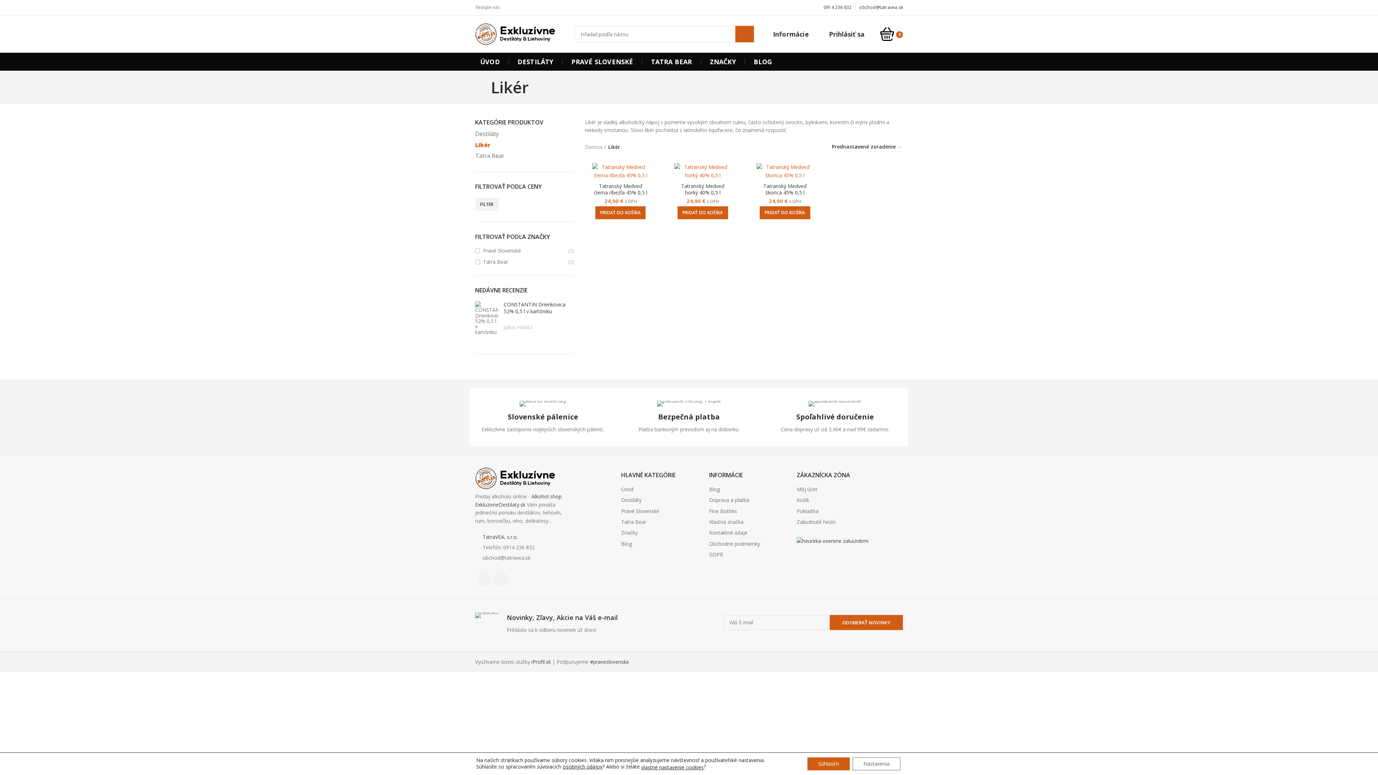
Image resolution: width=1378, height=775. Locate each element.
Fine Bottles (723, 511)
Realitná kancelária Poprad (825, 559)
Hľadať (744, 34)
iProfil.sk (541, 661)
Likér (483, 145)
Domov (594, 147)
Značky (629, 532)
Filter (487, 204)
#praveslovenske (609, 661)
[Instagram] (520, 7)
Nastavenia (876, 763)
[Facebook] (512, 7)
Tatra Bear (490, 156)
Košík (803, 500)
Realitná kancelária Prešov (836, 559)
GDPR (716, 554)
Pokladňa (808, 511)
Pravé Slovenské (502, 250)
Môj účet (807, 489)
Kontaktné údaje (728, 532)
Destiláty (487, 134)
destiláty (842, 559)
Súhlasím (828, 763)
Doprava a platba (729, 500)
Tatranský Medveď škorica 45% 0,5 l (785, 189)
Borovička (809, 559)
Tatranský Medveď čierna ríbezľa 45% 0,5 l (620, 189)
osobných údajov (583, 766)
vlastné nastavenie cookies (672, 767)
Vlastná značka (726, 522)
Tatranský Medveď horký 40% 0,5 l (703, 189)
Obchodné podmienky (734, 543)
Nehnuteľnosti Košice (816, 559)
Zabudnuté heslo (816, 522)
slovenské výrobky (849, 559)
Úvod (627, 489)
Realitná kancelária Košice (801, 559)
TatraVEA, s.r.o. (500, 537)
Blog (626, 543)
